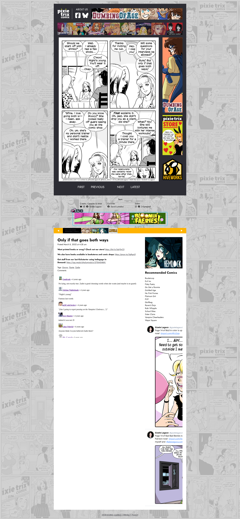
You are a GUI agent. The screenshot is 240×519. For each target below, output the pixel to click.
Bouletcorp (149, 278)
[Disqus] (98, 306)
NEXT (120, 187)
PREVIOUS (97, 187)
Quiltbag (148, 302)
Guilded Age (150, 290)
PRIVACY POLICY (130, 515)
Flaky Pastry (150, 284)
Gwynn (65, 267)
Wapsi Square (151, 320)
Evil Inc (148, 281)
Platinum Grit (150, 296)
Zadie (77, 267)
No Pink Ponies (151, 293)
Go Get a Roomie (152, 287)
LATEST (135, 187)
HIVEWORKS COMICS (112, 515)
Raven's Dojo (150, 305)
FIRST (81, 187)
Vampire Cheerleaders (154, 317)
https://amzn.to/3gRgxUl (125, 254)
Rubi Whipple (151, 308)
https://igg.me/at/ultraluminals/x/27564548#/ (86, 262)
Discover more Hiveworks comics (72, 230)
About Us (82, 9)
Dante (71, 267)
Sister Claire (150, 314)
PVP (147, 299)
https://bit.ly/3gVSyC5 (114, 249)
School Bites (150, 311)
